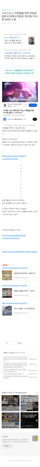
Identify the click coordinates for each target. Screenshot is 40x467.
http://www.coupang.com (13, 34)
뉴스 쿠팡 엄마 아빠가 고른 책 (12, 37)
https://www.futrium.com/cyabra (15, 50)
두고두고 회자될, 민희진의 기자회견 (12, 374)
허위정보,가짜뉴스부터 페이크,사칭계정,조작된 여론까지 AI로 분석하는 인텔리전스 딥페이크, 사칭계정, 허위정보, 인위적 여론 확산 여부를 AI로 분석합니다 (19, 57)
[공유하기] (9, 343)
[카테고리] (2, 2)
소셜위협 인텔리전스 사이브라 (17, 53)
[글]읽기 (6, 352)
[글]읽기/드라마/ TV (8, 10)
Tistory (31, 460)
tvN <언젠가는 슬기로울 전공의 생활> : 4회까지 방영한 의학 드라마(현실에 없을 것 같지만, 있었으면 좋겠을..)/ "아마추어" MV (15, 365)
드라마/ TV (12, 352)
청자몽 (5, 437)
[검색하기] (37, 2)
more (36, 393)
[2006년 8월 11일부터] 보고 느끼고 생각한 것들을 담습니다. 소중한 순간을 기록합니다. (15, 441)
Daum (19, 460)
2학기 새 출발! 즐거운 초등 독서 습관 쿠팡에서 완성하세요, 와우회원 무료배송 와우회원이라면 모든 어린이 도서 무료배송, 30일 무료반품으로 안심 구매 (13, 41)
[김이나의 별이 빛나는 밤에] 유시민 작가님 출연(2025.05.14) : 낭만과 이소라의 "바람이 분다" (15, 359)
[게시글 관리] (12, 343)
